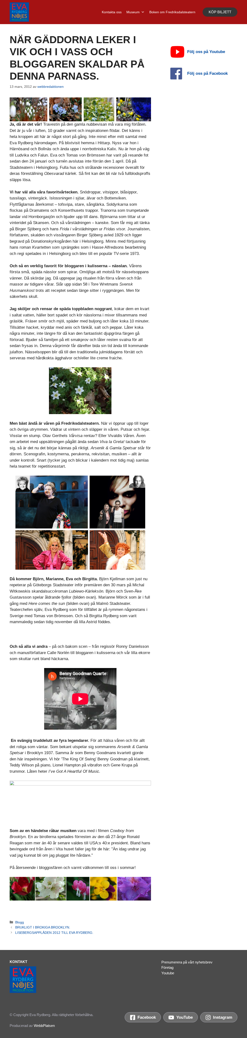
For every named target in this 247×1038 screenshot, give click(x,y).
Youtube (167, 973)
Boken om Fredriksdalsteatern (172, 12)
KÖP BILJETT (220, 12)
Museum (133, 12)
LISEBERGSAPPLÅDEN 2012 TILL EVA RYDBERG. (54, 933)
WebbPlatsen (44, 1026)
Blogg (19, 922)
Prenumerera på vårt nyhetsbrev (187, 962)
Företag (167, 967)
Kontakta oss (112, 12)
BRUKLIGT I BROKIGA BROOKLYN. (42, 927)
